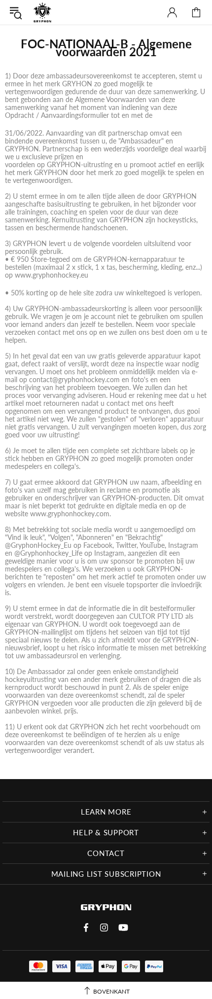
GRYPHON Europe (42, 12)
